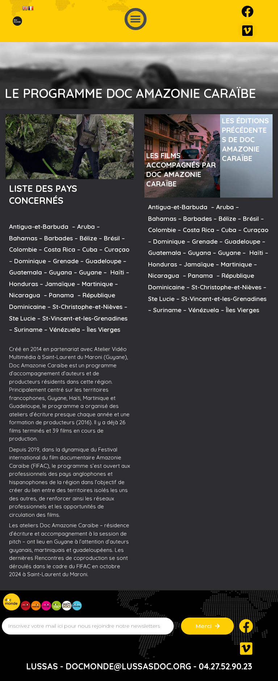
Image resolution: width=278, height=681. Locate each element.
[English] (25, 8)
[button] (136, 19)
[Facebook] (247, 11)
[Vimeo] (247, 30)
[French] (31, 8)
